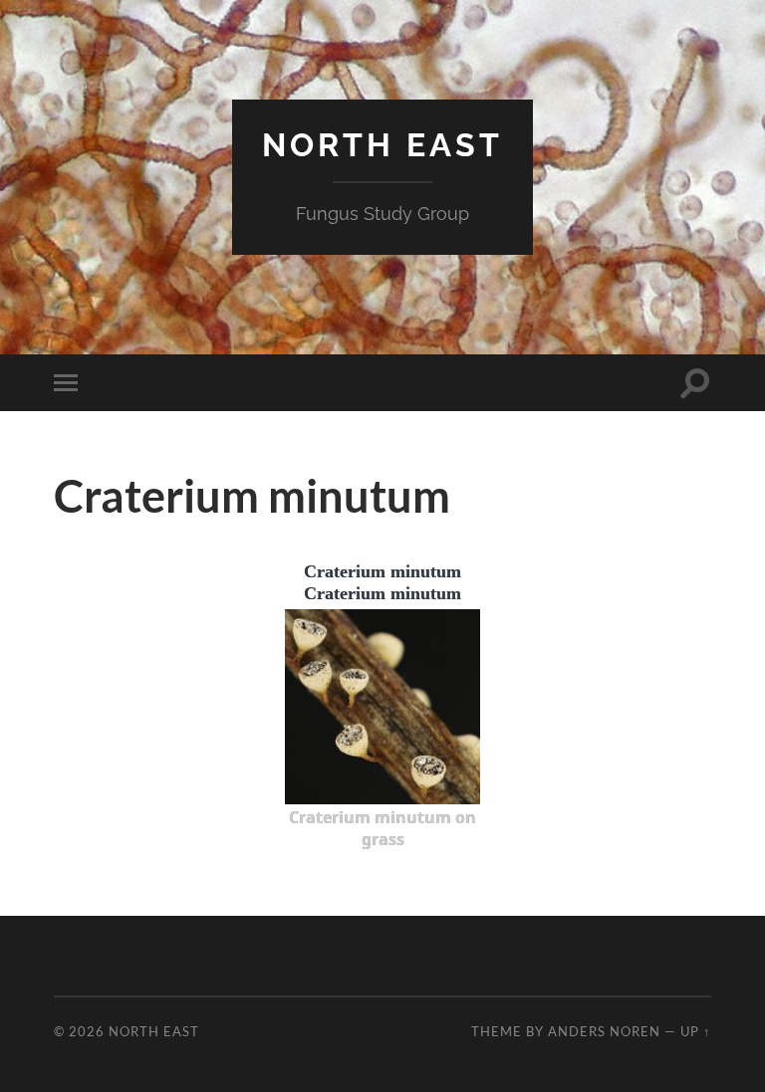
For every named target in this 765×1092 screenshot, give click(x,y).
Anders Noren (604, 1031)
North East (382, 144)
